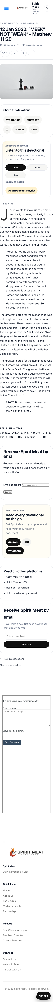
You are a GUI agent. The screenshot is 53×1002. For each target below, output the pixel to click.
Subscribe (26, 644)
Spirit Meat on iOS (16, 582)
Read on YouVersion (17, 587)
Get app (43, 995)
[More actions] (31, 53)
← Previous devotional (12, 658)
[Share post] (23, 53)
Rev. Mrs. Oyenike (13, 935)
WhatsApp (13, 119)
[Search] (47, 8)
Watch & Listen (11, 964)
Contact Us (9, 959)
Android (13, 542)
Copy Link (19, 130)
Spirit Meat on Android (19, 576)
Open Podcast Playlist (21, 190)
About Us (8, 895)
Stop (16, 175)
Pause (37, 167)
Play (16, 167)
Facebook (33, 119)
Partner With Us (12, 969)
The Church (9, 900)
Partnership (9, 911)
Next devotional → (10, 665)
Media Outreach (12, 906)
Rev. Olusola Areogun (15, 930)
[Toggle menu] (6, 8)
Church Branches (12, 940)
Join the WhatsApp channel (21, 593)
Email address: (12, 484)
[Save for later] (14, 53)
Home (6, 890)
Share (34, 130)
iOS (26, 542)
